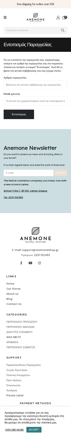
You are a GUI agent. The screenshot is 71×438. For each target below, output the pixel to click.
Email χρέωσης (12, 94)
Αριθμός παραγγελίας (15, 77)
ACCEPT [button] (34, 429)
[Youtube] (30, 263)
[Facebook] (21, 263)
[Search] (62, 30)
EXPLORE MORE (14, 429)
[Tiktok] (48, 263)
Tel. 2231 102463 (13, 197)
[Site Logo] (35, 17)
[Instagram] (39, 263)
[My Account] (58, 17)
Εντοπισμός (19, 114)
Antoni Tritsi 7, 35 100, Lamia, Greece (25, 191)
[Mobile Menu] (5, 17)
